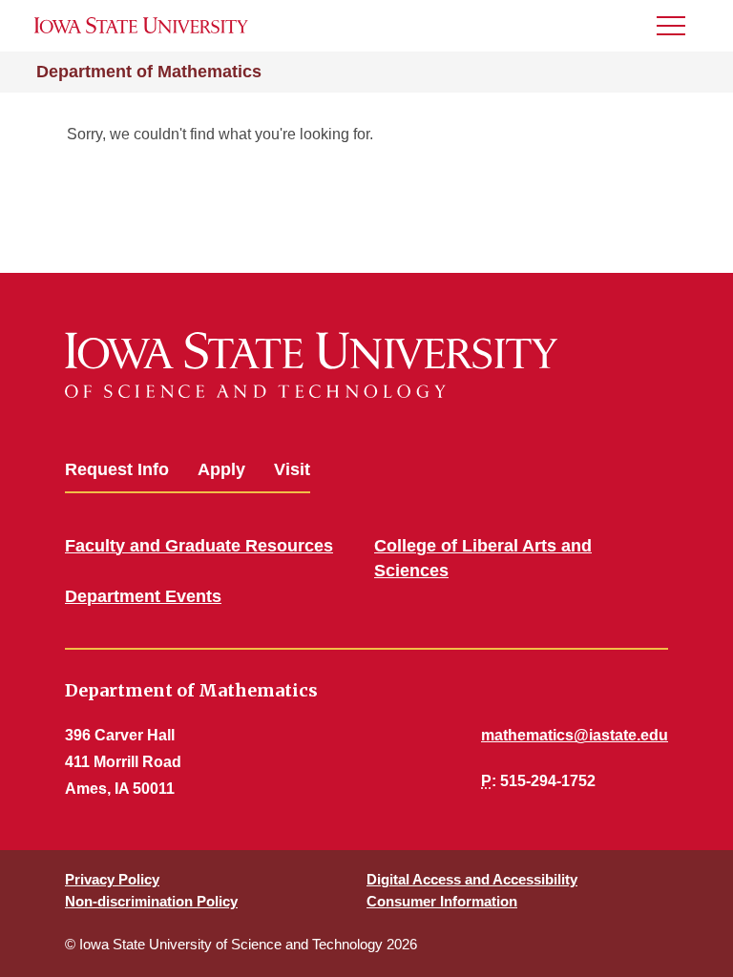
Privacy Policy (112, 879)
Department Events (143, 596)
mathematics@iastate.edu (574, 735)
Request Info (117, 469)
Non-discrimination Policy (151, 901)
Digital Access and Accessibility (471, 879)
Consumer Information (441, 901)
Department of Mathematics (149, 71)
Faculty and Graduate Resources (199, 545)
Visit (292, 469)
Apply (221, 469)
